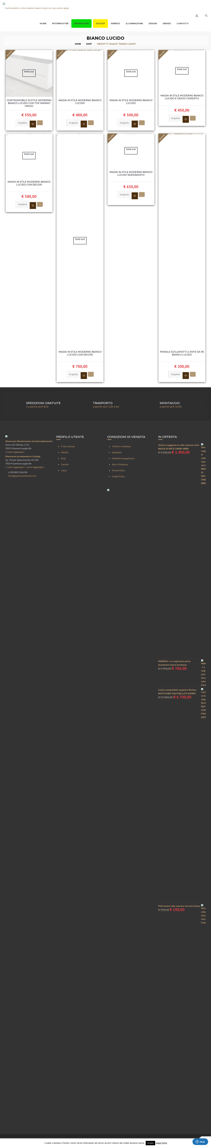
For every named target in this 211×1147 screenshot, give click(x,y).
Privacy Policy (118, 470)
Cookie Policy (118, 476)
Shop (89, 43)
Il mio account (68, 446)
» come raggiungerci (14, 451)
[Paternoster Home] (36, 8)
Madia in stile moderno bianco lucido (80, 102)
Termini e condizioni (121, 446)
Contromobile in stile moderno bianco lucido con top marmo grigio (29, 103)
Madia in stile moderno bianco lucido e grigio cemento (181, 97)
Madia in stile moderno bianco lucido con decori (29, 183)
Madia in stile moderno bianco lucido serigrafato (131, 173)
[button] (33, 124)
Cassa (64, 470)
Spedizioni (116, 452)
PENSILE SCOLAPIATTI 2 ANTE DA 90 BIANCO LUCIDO (182, 353)
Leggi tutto (161, 1143)
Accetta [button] (150, 1143)
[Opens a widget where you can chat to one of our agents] (200, 1142)
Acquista (22, 122)
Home (78, 43)
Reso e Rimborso (120, 464)
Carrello (65, 464)
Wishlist (65, 452)
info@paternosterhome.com (22, 475)
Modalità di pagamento (123, 458)
